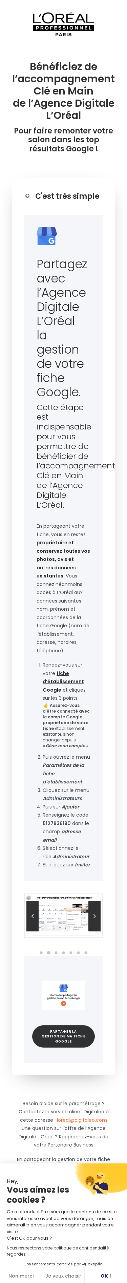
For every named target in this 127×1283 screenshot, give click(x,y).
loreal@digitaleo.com (82, 1120)
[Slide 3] (56, 952)
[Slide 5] (71, 952)
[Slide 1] (41, 952)
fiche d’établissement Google (63, 681)
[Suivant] (94, 931)
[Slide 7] (86, 952)
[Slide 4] (63, 952)
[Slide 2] (48, 952)
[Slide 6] (78, 952)
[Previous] (32, 931)
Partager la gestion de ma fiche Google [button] (64, 1036)
